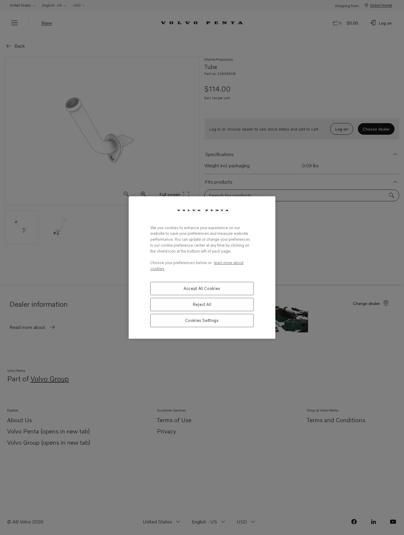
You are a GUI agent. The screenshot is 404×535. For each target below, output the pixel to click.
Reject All (202, 304)
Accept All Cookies (202, 288)
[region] (202, 267)
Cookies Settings (202, 320)
